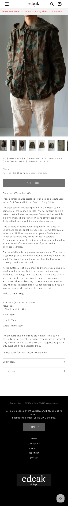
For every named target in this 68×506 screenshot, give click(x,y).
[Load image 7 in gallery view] (61, 145)
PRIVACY (34, 448)
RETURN (34, 458)
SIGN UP (34, 427)
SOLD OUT (34, 183)
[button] (7, 4)
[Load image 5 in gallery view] (41, 145)
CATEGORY (34, 443)
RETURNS (9, 370)
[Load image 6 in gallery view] (51, 145)
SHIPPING (9, 361)
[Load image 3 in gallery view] (22, 145)
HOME (34, 438)
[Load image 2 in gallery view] (13, 145)
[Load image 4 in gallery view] (32, 145)
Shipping (21, 172)
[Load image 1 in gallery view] (3, 145)
